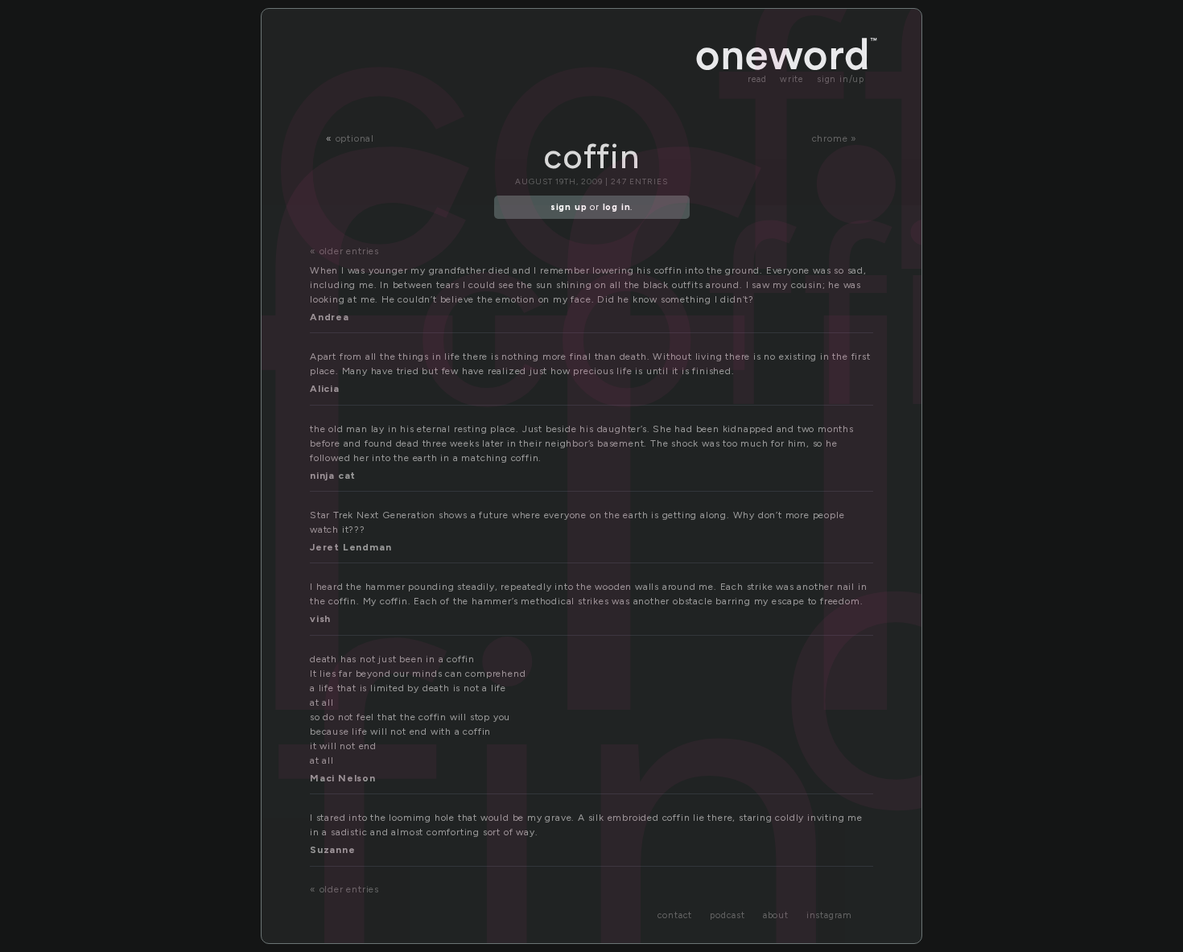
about (776, 915)
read (757, 79)
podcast (727, 915)
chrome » (834, 138)
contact (675, 915)
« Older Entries (344, 251)
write (792, 79)
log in (617, 207)
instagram (829, 915)
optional (355, 138)
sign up (568, 207)
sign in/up (840, 79)
